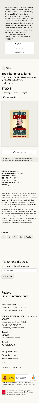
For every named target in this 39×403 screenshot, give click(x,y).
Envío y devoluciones (10, 351)
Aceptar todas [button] (19, 44)
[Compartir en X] (9, 237)
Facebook (17, 367)
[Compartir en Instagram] (4, 237)
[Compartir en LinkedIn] (21, 237)
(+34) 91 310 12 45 (8, 345)
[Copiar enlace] (29, 237)
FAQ (3, 362)
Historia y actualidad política (17, 158)
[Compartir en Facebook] (15, 237)
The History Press (13, 171)
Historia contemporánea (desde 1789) (21, 160)
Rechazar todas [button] (19, 48)
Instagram (6, 367)
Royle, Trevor (8, 83)
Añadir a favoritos (19, 152)
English (4, 158)
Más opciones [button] (19, 52)
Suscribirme (7, 276)
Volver (8, 68)
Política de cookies (9, 355)
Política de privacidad (10, 359)
